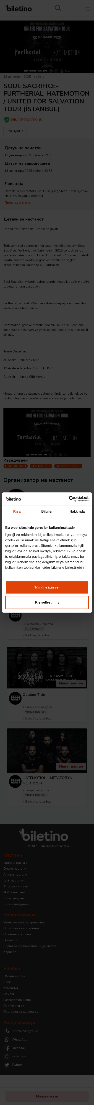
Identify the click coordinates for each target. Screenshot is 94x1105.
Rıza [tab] (16, 511)
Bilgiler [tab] (47, 511)
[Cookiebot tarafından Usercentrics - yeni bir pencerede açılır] (69, 499)
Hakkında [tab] (77, 511)
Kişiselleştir (44, 602)
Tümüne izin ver (47, 587)
